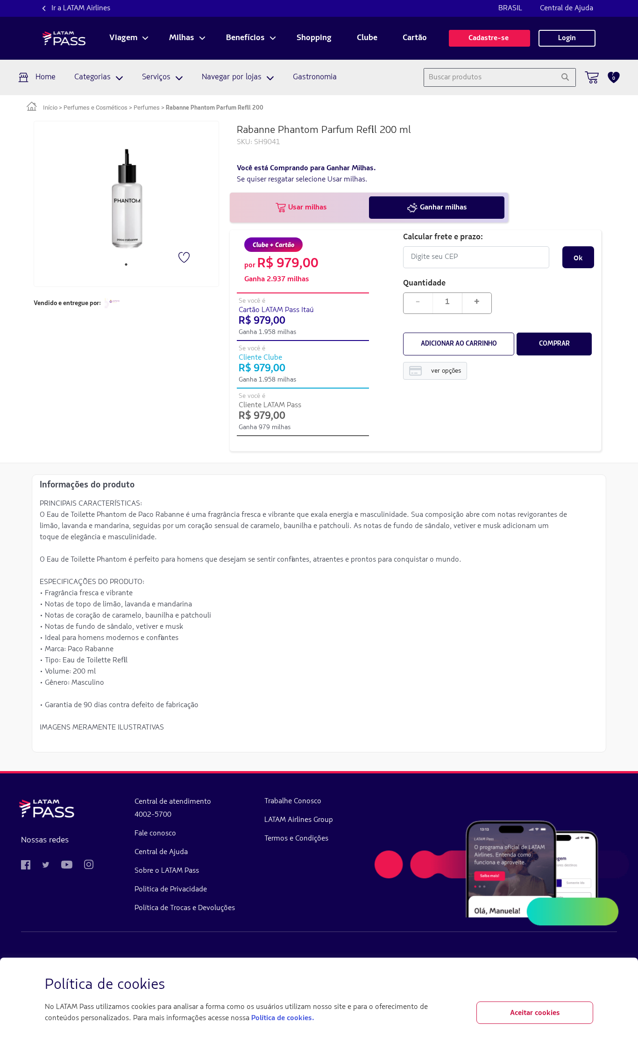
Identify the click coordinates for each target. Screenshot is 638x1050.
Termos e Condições (296, 838)
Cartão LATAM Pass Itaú (276, 310)
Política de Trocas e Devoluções (185, 908)
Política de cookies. (282, 1018)
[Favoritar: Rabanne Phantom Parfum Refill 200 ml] (185, 258)
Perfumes (147, 107)
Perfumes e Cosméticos (96, 107)
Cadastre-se (489, 38)
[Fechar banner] (585, 985)
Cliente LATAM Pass (270, 405)
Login (567, 38)
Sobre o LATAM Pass (167, 871)
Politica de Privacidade (171, 889)
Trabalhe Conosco (292, 801)
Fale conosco (155, 833)
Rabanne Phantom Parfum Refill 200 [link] (214, 108)
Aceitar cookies (535, 1013)
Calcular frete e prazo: (443, 236)
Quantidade (424, 282)
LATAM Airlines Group (298, 820)
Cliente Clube (260, 358)
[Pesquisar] (564, 77)
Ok (578, 257)
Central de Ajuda (566, 8)
